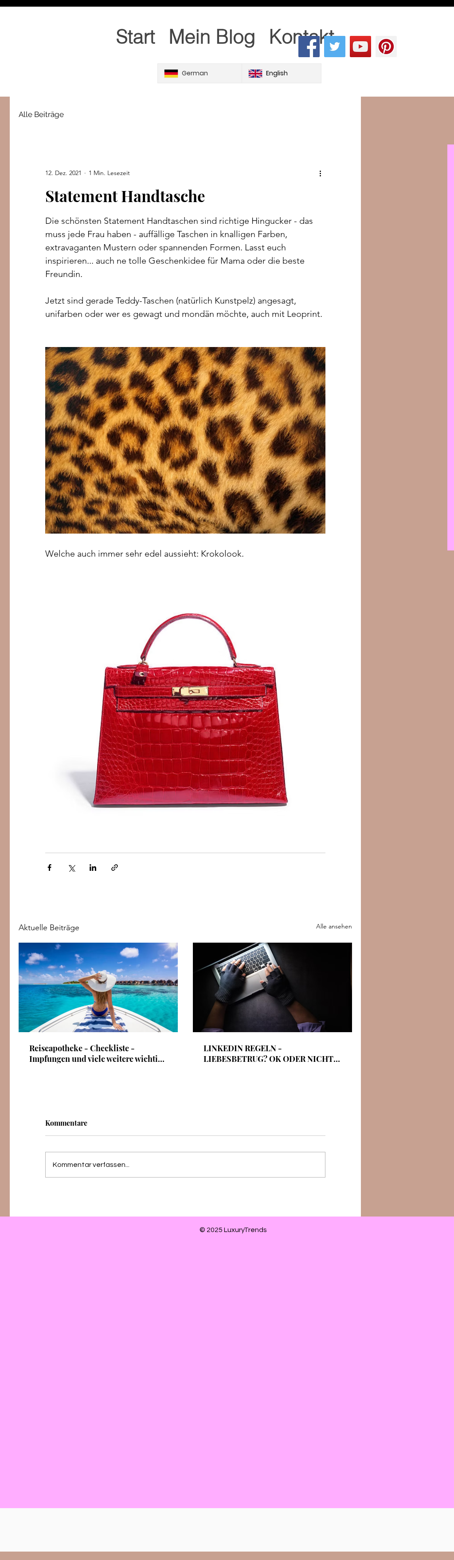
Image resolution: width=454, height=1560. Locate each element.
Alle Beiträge (41, 114)
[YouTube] (360, 46)
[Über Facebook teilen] (49, 867)
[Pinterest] (386, 46)
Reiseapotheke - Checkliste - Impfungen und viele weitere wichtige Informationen (97, 1053)
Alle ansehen (334, 926)
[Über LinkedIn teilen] (93, 867)
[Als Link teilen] (114, 867)
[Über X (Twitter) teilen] (71, 867)
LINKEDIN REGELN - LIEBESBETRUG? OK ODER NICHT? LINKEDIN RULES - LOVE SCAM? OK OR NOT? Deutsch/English (270, 1053)
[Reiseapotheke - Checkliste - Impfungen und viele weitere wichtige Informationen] (98, 987)
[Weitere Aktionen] (320, 173)
